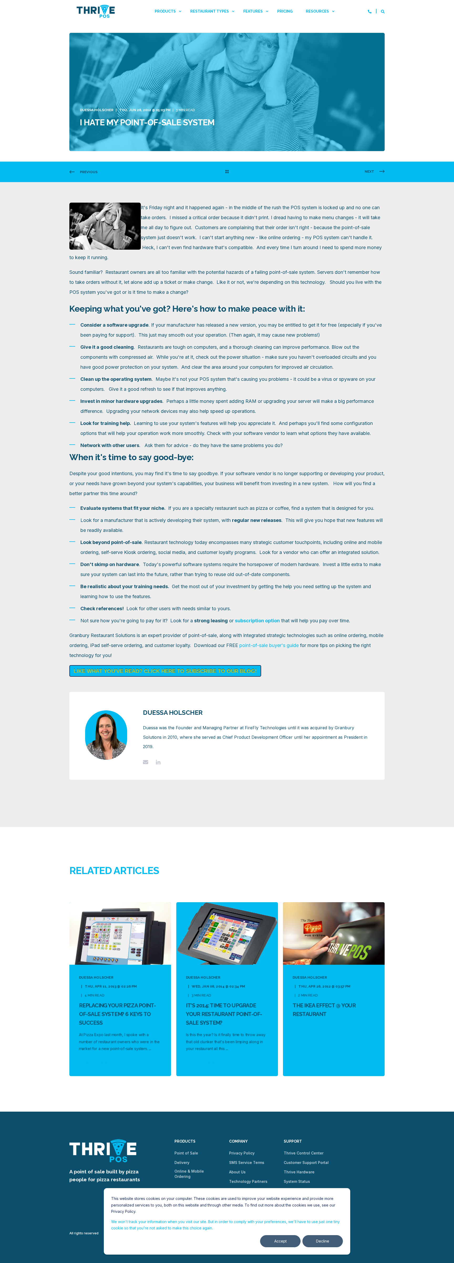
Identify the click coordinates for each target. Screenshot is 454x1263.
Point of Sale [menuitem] (186, 1153)
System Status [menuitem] (297, 1181)
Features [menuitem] (253, 11)
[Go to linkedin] (156, 762)
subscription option (257, 620)
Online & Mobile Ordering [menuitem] (189, 1174)
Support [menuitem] (293, 1141)
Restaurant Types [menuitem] (209, 11)
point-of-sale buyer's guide (269, 645)
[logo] (102, 1150)
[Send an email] (147, 762)
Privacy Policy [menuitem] (242, 1153)
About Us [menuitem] (237, 1172)
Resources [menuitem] (317, 11)
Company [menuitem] (238, 1141)
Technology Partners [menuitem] (248, 1181)
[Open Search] (383, 11)
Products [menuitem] (165, 11)
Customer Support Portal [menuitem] (306, 1162)
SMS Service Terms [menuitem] (246, 1162)
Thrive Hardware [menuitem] (299, 1172)
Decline (322, 1241)
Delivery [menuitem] (181, 1162)
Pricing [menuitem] (285, 11)
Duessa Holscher (96, 110)
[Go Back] (227, 172)
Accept (280, 1241)
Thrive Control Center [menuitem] (303, 1153)
